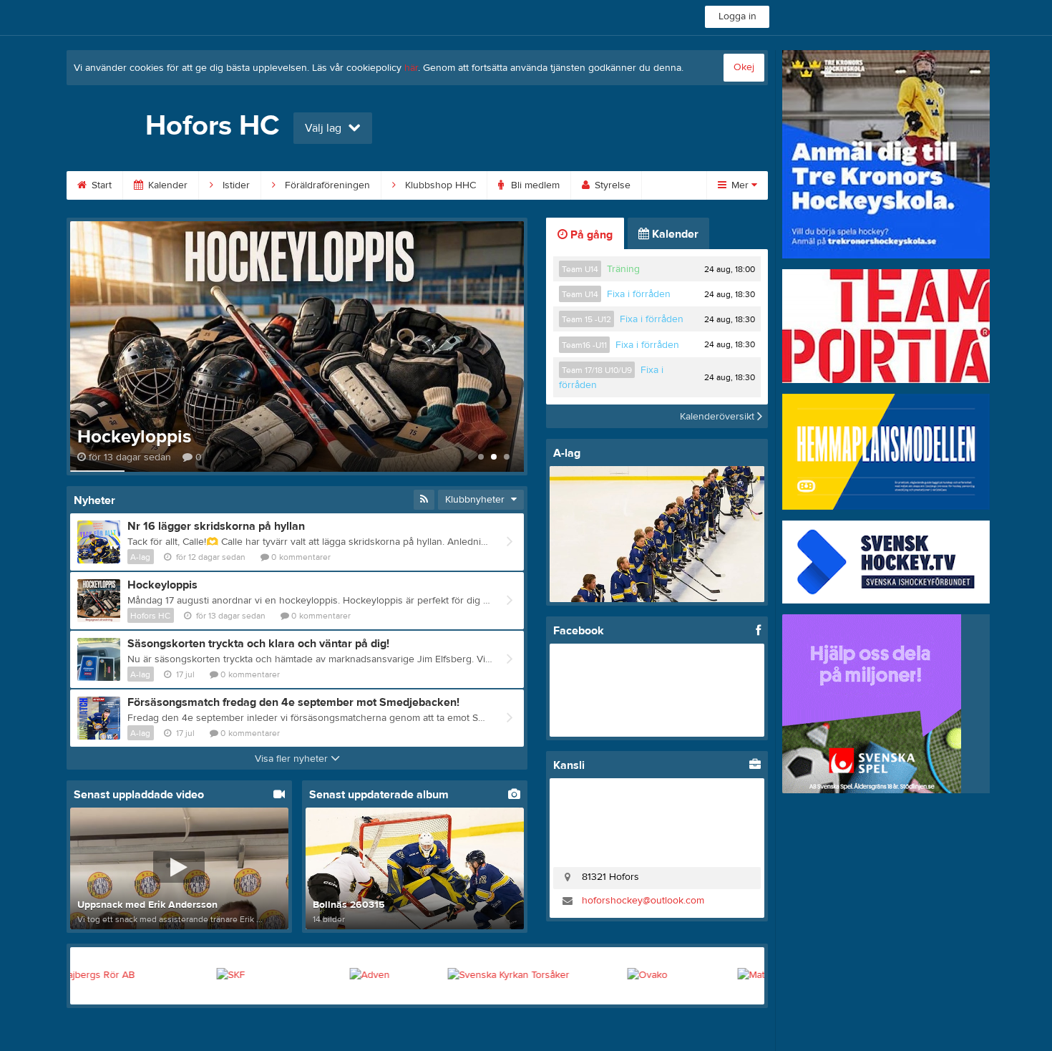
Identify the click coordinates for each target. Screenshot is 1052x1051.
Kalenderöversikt (718, 416)
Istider (235, 185)
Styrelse (611, 185)
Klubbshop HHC (439, 185)
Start (100, 185)
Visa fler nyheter (293, 758)
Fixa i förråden (639, 294)
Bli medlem (534, 185)
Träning (623, 269)
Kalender (166, 185)
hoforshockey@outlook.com (643, 900)
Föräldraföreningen (326, 185)
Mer (740, 185)
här (411, 68)
